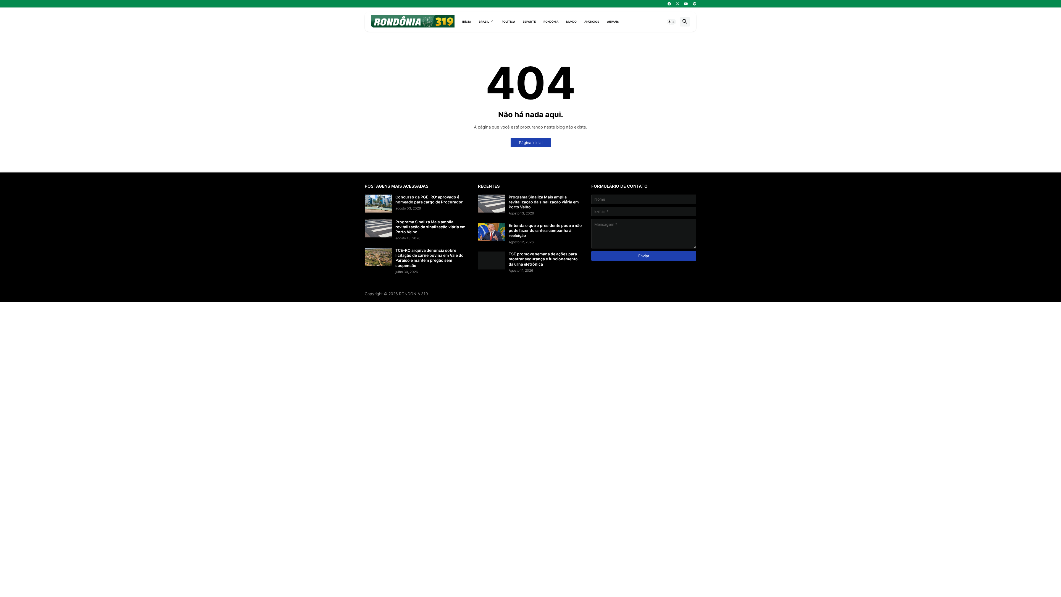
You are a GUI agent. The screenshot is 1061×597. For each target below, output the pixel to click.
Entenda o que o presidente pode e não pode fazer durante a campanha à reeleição (545, 230)
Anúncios (591, 21)
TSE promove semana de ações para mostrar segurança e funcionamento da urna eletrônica (543, 259)
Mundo (571, 21)
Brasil (484, 21)
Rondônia (550, 21)
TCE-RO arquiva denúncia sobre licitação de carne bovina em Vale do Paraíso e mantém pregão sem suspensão (429, 258)
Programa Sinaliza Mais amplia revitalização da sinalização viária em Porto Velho (430, 226)
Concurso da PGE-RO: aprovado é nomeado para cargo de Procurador (429, 199)
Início (466, 21)
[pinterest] (694, 4)
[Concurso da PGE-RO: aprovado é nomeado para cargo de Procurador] (378, 204)
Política (508, 21)
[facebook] (669, 4)
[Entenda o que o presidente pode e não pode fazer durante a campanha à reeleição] (491, 232)
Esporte (529, 21)
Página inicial (530, 142)
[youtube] (686, 4)
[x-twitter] (677, 4)
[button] (671, 22)
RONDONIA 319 (413, 293)
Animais (613, 21)
